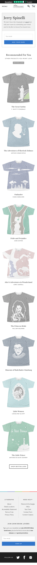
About (9, 504)
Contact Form (28, 512)
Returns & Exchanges (28, 504)
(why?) (27, 22)
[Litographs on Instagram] (30, 557)
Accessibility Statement (9, 509)
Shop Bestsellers (18, 466)
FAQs (28, 507)
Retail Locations (9, 507)
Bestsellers (19, 62)
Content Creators (28, 515)
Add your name (18, 42)
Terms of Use (9, 512)
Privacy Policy (9, 515)
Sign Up (18, 543)
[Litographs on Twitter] (18, 557)
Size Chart (28, 509)
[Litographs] (18, 6)
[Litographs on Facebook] (24, 557)
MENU (5, 6)
